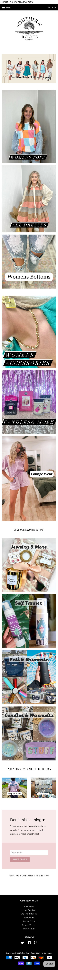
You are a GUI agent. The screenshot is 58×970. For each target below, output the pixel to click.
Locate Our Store (29, 910)
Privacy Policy (29, 928)
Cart (54, 7)
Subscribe (20, 859)
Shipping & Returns (29, 913)
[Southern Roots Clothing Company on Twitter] (22, 943)
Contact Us (29, 906)
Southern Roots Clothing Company (37, 953)
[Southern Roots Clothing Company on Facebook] (29, 943)
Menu (8, 7)
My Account (29, 917)
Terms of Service (29, 925)
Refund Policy (29, 921)
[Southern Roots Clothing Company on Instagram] (35, 943)
